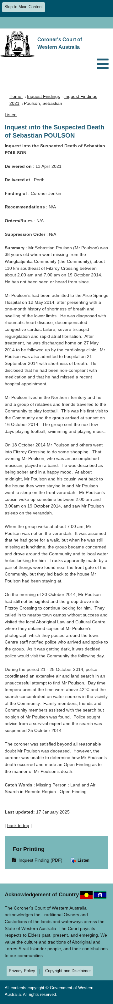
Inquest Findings (43, 96)
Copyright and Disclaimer (68, 970)
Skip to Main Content (23, 7)
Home (16, 96)
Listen (82, 860)
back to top (18, 825)
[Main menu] (102, 64)
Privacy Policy (22, 970)
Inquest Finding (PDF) (38, 860)
